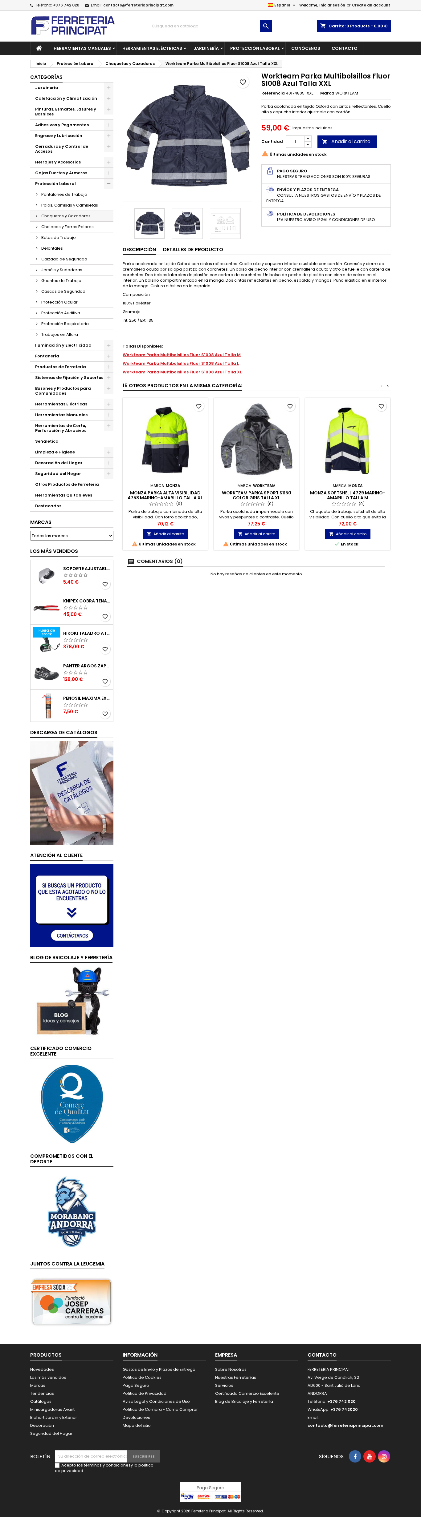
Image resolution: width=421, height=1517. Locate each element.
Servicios (224, 1385)
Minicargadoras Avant (52, 1409)
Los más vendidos (54, 551)
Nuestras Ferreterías (235, 1377)
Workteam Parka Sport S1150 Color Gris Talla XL (256, 495)
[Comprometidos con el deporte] (71, 1211)
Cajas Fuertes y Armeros (61, 173)
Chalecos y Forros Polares (67, 227)
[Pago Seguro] (210, 1492)
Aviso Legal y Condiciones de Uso (156, 1401)
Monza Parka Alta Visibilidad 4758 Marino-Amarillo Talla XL (165, 495)
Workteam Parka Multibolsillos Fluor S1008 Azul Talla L (181, 363)
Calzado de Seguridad (64, 259)
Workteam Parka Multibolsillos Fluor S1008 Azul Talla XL (182, 372)
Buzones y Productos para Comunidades (63, 390)
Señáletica (47, 441)
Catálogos (40, 1401)
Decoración (42, 1425)
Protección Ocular (59, 302)
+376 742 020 (66, 5)
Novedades (42, 1369)
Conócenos (305, 48)
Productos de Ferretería (60, 367)
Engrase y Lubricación (58, 136)
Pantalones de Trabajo (64, 194)
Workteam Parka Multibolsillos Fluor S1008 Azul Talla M (182, 355)
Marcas (40, 522)
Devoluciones (136, 1417)
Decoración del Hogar (59, 463)
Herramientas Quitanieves (63, 495)
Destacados (48, 506)
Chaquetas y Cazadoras (66, 216)
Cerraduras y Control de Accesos (61, 148)
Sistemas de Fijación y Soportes (69, 377)
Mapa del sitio (137, 1425)
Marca (327, 93)
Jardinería (206, 48)
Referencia (273, 93)
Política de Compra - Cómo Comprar (160, 1409)
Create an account (371, 5)
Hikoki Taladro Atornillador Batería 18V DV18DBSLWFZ (87, 633)
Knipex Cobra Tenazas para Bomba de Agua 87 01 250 (87, 600)
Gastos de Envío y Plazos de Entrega (159, 1369)
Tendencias (42, 1393)
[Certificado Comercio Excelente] (71, 1103)
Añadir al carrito (346, 141)
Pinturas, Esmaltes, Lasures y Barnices (65, 111)
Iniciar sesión (332, 5)
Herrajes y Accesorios (58, 162)
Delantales (52, 248)
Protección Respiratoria (65, 324)
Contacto (345, 48)
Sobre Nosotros (231, 1369)
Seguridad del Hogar (58, 474)
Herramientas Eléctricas (152, 48)
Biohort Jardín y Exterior (53, 1417)
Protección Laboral (255, 48)
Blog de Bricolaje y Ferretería (244, 1401)
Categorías (46, 77)
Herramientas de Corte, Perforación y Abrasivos (60, 428)
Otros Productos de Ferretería (67, 484)
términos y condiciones (107, 1465)
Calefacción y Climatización (66, 98)
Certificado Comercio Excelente (247, 1393)
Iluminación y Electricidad (63, 345)
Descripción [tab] (139, 249)
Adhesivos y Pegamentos (62, 125)
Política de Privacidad (144, 1393)
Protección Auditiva (60, 313)
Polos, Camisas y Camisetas (69, 205)
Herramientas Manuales (82, 48)
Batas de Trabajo (58, 237)
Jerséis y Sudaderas (61, 270)
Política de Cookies (142, 1377)
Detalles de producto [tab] (193, 249)
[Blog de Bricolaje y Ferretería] (71, 1001)
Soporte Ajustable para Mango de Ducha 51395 (87, 568)
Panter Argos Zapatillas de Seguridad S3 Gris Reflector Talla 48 (87, 665)
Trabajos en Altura (59, 334)
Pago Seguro (136, 1385)
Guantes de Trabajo (61, 281)
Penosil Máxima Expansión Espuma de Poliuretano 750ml (87, 698)
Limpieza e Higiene (55, 452)
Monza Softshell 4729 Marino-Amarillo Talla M (347, 495)
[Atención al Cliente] (71, 905)
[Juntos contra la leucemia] (71, 1302)
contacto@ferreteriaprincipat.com (138, 5)
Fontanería (47, 356)
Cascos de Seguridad (63, 291)
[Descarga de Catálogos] (71, 792)
